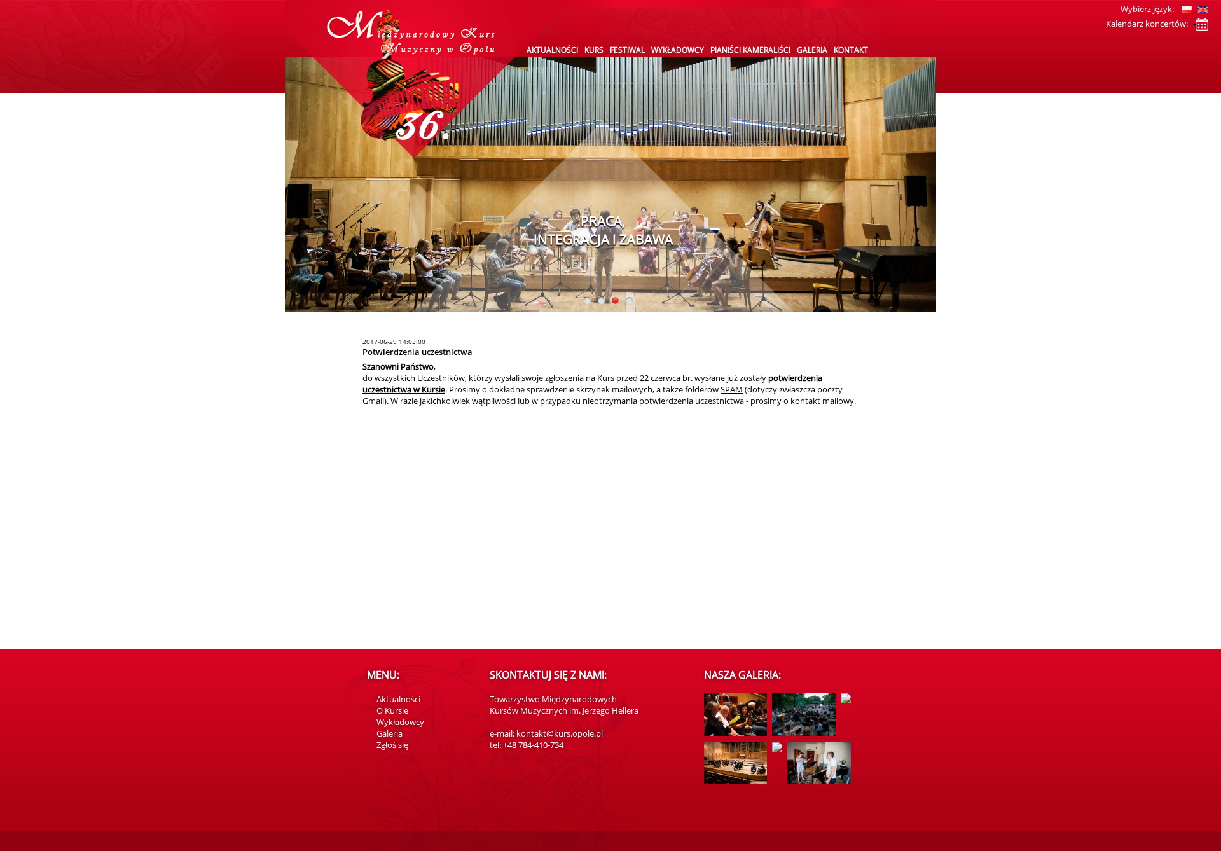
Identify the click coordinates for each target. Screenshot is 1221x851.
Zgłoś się (392, 745)
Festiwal (627, 50)
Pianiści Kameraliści (750, 50)
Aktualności (552, 50)
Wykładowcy (677, 50)
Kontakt (851, 50)
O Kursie (392, 710)
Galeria (812, 50)
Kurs (594, 50)
